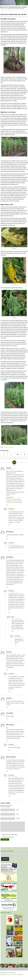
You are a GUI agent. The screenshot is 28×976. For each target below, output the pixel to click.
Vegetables (20, 16)
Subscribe (5, 858)
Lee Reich (26, 16)
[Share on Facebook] (4, 454)
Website (18, 818)
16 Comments (10, 16)
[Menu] (24, 2)
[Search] (21, 2)
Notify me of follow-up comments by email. (9, 834)
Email (18, 814)
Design (16, 16)
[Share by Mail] (24, 454)
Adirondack (5, 447)
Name (18, 809)
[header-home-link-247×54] (11, 2)
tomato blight (11, 447)
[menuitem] (21, 2)
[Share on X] (10, 454)
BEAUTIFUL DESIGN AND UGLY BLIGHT (13, 7)
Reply (9, 524)
